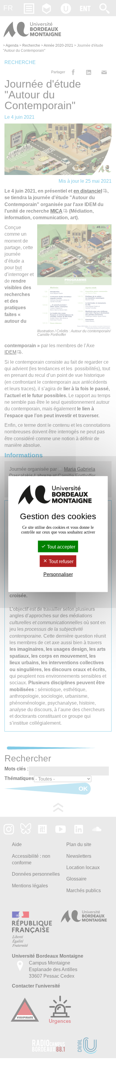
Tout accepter (60, 546)
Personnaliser (58, 574)
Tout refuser (60, 561)
